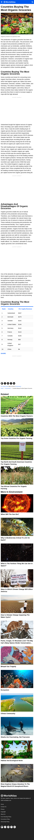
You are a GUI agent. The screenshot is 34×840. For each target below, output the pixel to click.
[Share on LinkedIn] (14, 383)
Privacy (2, 809)
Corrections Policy (5, 819)
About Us (3, 814)
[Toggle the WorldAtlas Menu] (1, 2)
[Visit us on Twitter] (8, 827)
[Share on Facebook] (5, 383)
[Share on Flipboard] (2, 383)
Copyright (3, 811)
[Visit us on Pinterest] (11, 827)
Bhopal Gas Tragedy (8, 666)
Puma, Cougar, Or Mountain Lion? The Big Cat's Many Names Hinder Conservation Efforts (17, 643)
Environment (18, 386)
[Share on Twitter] (8, 383)
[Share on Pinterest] (11, 383)
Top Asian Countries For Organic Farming (16, 438)
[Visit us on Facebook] (5, 827)
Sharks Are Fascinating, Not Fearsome (15, 737)
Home (2, 804)
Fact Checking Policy (6, 816)
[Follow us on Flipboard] (2, 827)
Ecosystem (5, 690)
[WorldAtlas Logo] (10, 2)
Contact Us (3, 806)
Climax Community (8, 713)
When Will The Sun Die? (10, 514)
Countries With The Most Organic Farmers (17, 416)
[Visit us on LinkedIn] (14, 827)
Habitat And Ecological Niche (12, 760)
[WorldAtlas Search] (32, 2)
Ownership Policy (5, 821)
